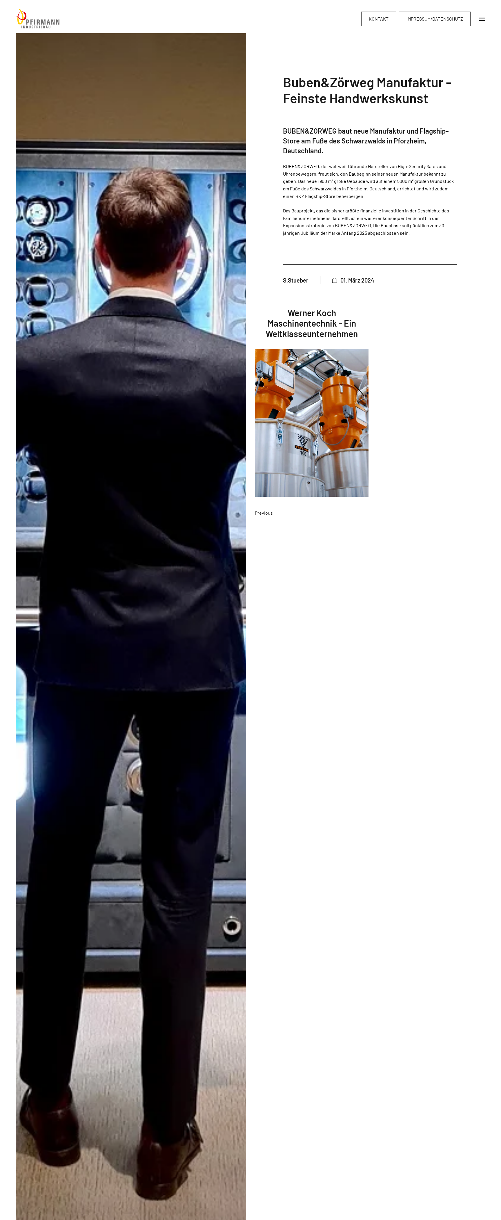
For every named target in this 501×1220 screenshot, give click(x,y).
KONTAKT (379, 18)
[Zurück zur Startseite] (37, 18)
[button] (482, 18)
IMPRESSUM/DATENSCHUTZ (434, 18)
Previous (264, 513)
